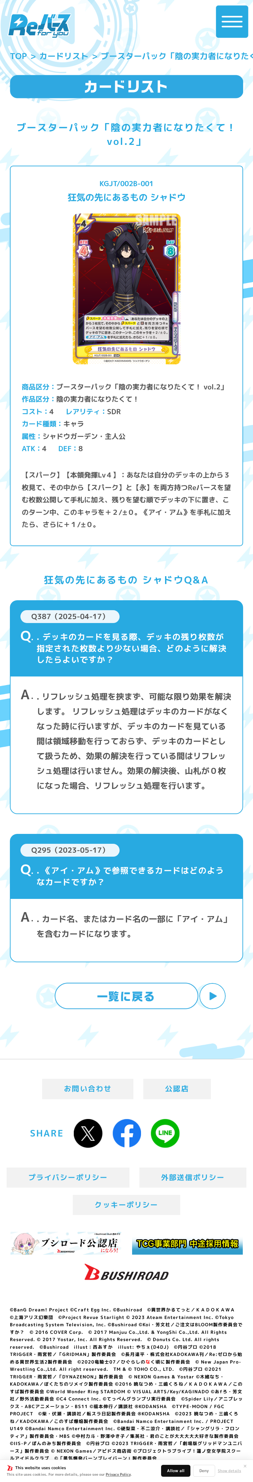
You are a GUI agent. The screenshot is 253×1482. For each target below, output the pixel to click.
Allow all (175, 1470)
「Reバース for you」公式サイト (39, 26)
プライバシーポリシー (68, 1177)
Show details (229, 1471)
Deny (204, 1470)
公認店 (177, 1089)
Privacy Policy (118, 1474)
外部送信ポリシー (193, 1177)
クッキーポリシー (126, 1205)
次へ (212, 996)
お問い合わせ (88, 1089)
